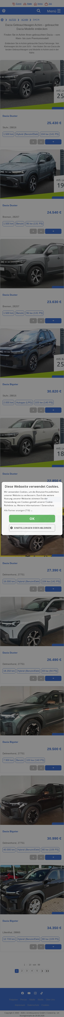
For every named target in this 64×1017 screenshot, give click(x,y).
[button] (32, 510)
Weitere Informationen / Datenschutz (35, 505)
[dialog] (32, 508)
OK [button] (32, 518)
